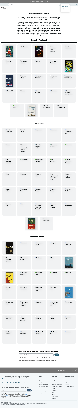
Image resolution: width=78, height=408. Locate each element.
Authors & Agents (55, 378)
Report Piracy (67, 389)
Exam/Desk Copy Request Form (45, 8)
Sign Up (57, 354)
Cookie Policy (67, 382)
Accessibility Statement (43, 391)
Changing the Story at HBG (44, 389)
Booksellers (54, 398)
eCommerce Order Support (57, 384)
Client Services (55, 380)
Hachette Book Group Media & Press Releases (44, 394)
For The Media (33, 8)
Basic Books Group (16, 8)
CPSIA (66, 393)
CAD (65, 10)
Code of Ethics (67, 384)
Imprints (40, 382)
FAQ (53, 392)
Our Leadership (42, 380)
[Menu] (2, 4)
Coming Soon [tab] (39, 123)
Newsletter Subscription (43, 384)
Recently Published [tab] (39, 40)
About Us (41, 378)
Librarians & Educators (56, 382)
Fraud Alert (67, 391)
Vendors (53, 394)
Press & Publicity (42, 397)
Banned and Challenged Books (43, 387)
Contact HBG (54, 390)
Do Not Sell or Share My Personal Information (69, 387)
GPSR (66, 395)
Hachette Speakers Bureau (57, 386)
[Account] (72, 4)
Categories (25, 8)
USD (65, 8)
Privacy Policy (67, 380)
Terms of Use (67, 378)
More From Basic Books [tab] (39, 236)
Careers (53, 388)
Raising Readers (55, 396)
